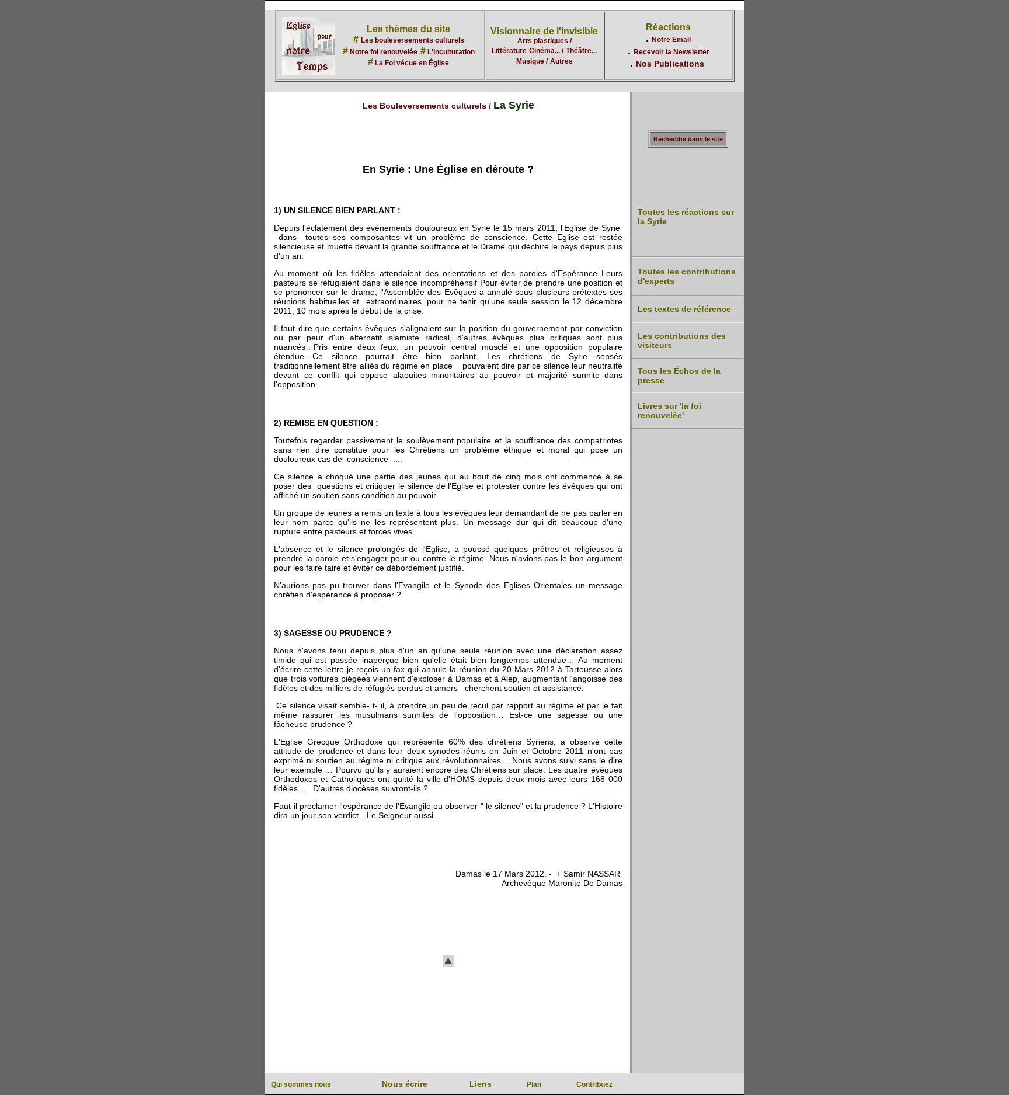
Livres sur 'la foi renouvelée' (669, 410)
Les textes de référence (684, 309)
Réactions (668, 27)
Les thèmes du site (408, 29)
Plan (534, 1084)
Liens (480, 1084)
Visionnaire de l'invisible (544, 31)
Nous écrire (404, 1084)
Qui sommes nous (301, 1084)
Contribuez (594, 1084)
